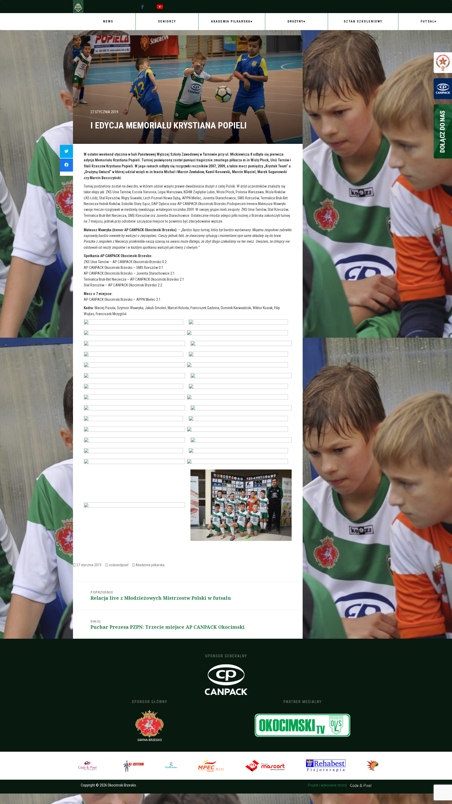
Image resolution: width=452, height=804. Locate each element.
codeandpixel (118, 565)
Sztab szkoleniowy (363, 21)
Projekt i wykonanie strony (328, 785)
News (108, 21)
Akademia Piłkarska (231, 21)
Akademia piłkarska (150, 565)
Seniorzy (167, 21)
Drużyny (295, 21)
